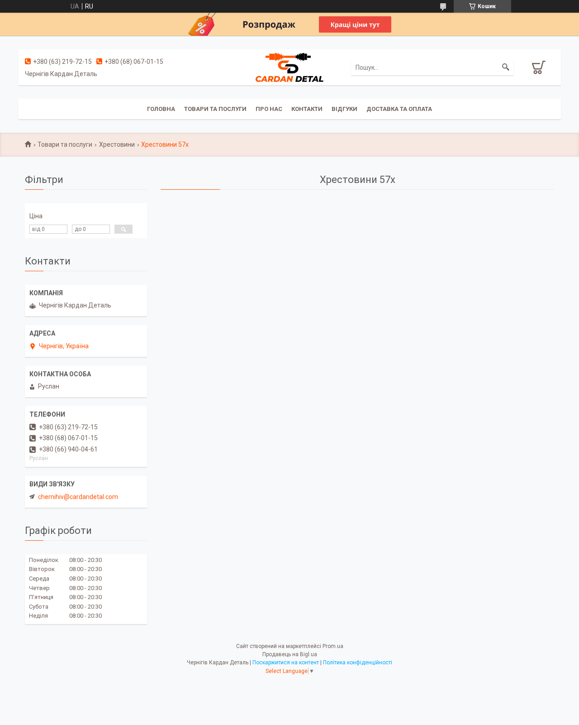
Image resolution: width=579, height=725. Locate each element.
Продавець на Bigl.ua (289, 654)
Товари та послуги (215, 109)
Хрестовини (117, 144)
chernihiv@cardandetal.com (78, 496)
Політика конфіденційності (357, 662)
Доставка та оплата (399, 109)
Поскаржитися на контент (285, 662)
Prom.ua (333, 646)
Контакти (307, 109)
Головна (161, 109)
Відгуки (344, 109)
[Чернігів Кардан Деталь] (289, 67)
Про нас (269, 109)
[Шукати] (505, 67)
